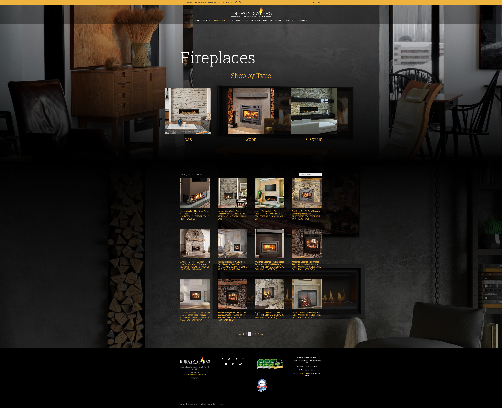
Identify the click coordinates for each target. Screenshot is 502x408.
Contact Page (303, 373)
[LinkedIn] (236, 359)
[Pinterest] (243, 359)
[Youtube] (226, 364)
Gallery (278, 20)
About (205, 20)
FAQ (287, 20)
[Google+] (240, 364)
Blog (294, 20)
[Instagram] (233, 364)
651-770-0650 (188, 2)
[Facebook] (222, 359)
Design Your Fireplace (238, 20)
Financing (255, 20)
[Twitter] (229, 359)
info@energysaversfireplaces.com (195, 374)
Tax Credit (267, 20)
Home (197, 20)
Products (218, 20)
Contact (303, 20)
